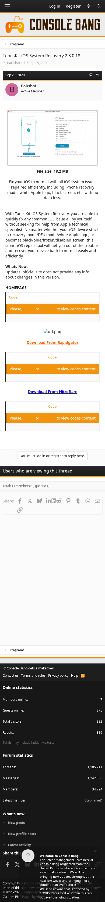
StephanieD (93, 800)
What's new (13, 813)
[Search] (99, 6)
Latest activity (19, 845)
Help (74, 675)
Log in (29, 308)
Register (48, 308)
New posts (16, 823)
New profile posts (22, 833)
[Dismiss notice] (95, 851)
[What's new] (88, 6)
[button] (7, 6)
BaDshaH (14, 62)
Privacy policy (58, 675)
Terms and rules (33, 675)
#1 (98, 75)
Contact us (11, 675)
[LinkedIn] (49, 500)
